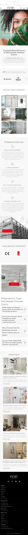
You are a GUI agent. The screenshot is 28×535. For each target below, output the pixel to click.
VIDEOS (2, 492)
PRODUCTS (3, 487)
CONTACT (3, 496)
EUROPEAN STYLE (4, 504)
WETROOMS (3, 508)
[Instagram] (15, 2)
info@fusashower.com (8, 528)
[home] (10, 8)
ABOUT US (3, 489)
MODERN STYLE (4, 503)
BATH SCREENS (4, 510)
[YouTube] (10, 2)
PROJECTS (3, 491)
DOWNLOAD (4, 498)
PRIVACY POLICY (4, 521)
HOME (3, 485)
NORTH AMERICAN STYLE (6, 506)
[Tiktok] (17, 2)
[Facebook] (13, 2)
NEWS (2, 494)
